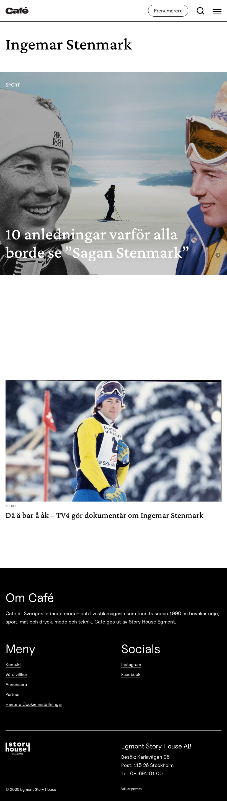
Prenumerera (168, 11)
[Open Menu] (217, 10)
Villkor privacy (131, 789)
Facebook (130, 674)
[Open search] (200, 10)
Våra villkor (16, 674)
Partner (13, 694)
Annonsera (16, 684)
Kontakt (13, 664)
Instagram (131, 664)
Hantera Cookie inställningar (34, 704)
